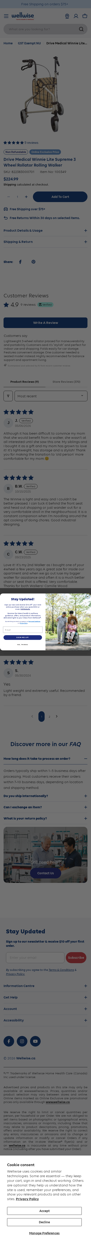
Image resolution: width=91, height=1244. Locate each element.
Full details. (25, 609)
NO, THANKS (22, 644)
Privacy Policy (27, 1199)
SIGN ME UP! (22, 637)
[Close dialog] (88, 597)
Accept (44, 1211)
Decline (44, 1222)
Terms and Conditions (34, 621)
